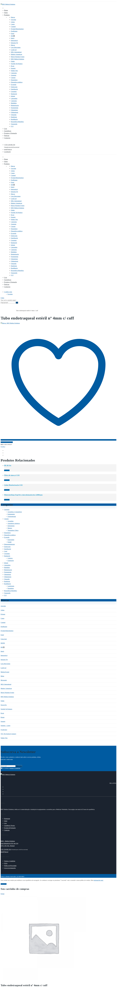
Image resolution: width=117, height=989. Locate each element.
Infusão (6, 563)
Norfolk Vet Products (6, 709)
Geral (5, 551)
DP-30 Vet (7, 465)
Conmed (3, 622)
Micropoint (4, 680)
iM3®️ (3, 647)
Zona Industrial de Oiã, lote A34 (9, 843)
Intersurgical (4, 655)
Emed (2, 635)
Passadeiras (11, 588)
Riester (2, 717)
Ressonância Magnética (10, 590)
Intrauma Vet (4, 659)
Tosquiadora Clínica (13, 530)
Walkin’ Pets (4, 738)
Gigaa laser (4, 639)
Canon (2, 618)
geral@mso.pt (4, 852)
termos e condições (15, 768)
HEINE (3, 643)
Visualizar (7, 470)
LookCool (3, 668)
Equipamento (11, 514)
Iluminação (7, 556)
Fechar (2, 894)
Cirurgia (6, 519)
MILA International (6, 684)
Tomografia (7, 593)
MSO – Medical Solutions (8, 841)
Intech (2, 651)
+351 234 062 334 (6, 849)
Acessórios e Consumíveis (10, 310)
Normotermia (7, 572)
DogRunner (4, 626)
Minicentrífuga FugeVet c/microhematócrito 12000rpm (23, 495)
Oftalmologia (7, 577)
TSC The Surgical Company (8, 734)
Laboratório (7, 565)
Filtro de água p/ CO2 (12, 475)
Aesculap (3, 606)
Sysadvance (4, 729)
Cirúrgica (10, 558)
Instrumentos (11, 525)
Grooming (7, 553)
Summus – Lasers (5, 725)
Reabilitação (7, 583)
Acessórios (10, 521)
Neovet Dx (4, 705)
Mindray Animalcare (6, 688)
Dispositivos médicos (10, 535)
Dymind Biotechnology (7, 630)
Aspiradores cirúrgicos (14, 523)
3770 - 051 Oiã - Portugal (8, 845)
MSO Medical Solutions (7, 696)
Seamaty (3, 721)
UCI (5, 595)
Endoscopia (7, 546)
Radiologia (7, 581)
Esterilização (7, 549)
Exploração (11, 560)
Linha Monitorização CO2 (13, 485)
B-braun (3, 614)
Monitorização (8, 570)
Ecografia (6, 537)
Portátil (9, 542)
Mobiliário (7, 567)
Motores (10, 528)
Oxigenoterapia (12, 516)
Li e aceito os (11, 768)
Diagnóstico (7, 532)
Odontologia (7, 574)
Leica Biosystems (5, 663)
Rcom (2, 713)
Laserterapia (11, 586)
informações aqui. (98, 880)
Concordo (4, 884)
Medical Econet (5, 672)
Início (2, 310)
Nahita (2, 701)
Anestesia (6, 509)
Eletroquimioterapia (9, 544)
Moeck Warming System (7, 692)
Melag (2, 676)
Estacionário (11, 539)
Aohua (2, 610)
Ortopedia (7, 579)
